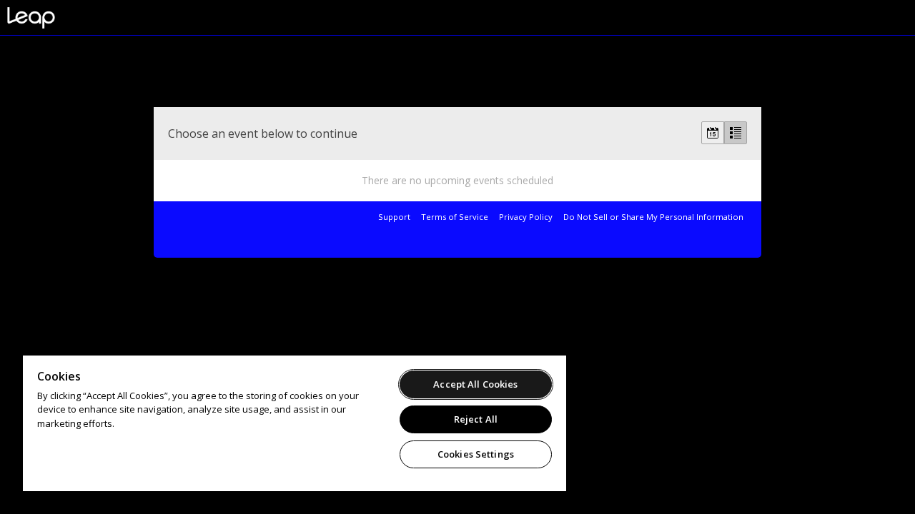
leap (78, 18)
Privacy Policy (526, 216)
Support (394, 216)
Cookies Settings (475, 454)
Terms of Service (454, 216)
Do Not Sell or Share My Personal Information (653, 216)
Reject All (476, 419)
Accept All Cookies (475, 384)
